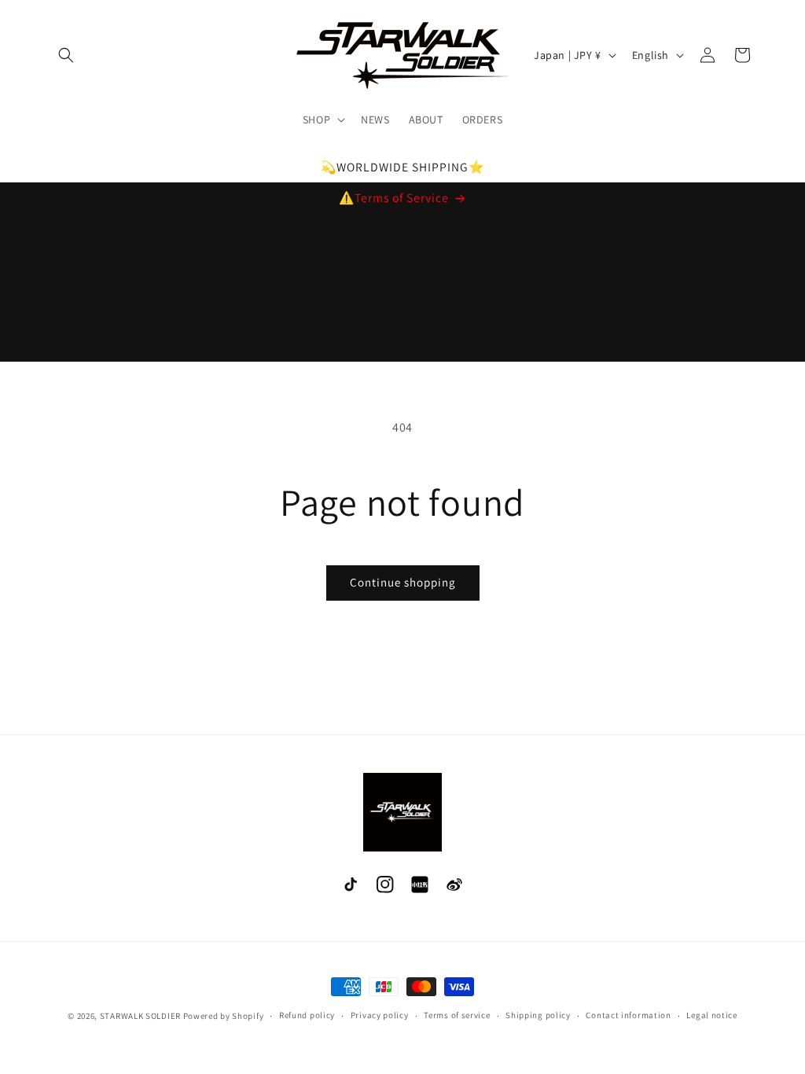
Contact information (628, 1015)
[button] (66, 55)
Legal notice (711, 1015)
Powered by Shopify (223, 1015)
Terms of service (457, 1015)
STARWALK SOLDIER (140, 1015)
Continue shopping (403, 582)
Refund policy (307, 1015)
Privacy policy (380, 1015)
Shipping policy (538, 1015)
